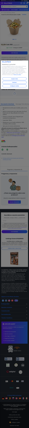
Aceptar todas (14, 78)
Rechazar (14, 82)
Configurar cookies (14, 86)
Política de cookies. (17, 74)
